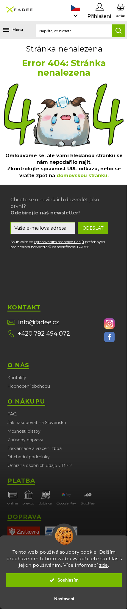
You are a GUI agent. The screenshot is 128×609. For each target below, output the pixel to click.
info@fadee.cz (38, 322)
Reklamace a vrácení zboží (34, 448)
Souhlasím (68, 580)
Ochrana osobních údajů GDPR (39, 465)
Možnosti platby (23, 431)
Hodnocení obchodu (28, 386)
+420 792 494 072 (44, 333)
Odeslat (92, 228)
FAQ (12, 414)
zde (103, 565)
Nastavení (64, 599)
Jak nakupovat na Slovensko (36, 422)
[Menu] (9, 30)
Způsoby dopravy (25, 440)
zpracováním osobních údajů (59, 241)
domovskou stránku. (83, 175)
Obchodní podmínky (28, 457)
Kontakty (16, 377)
